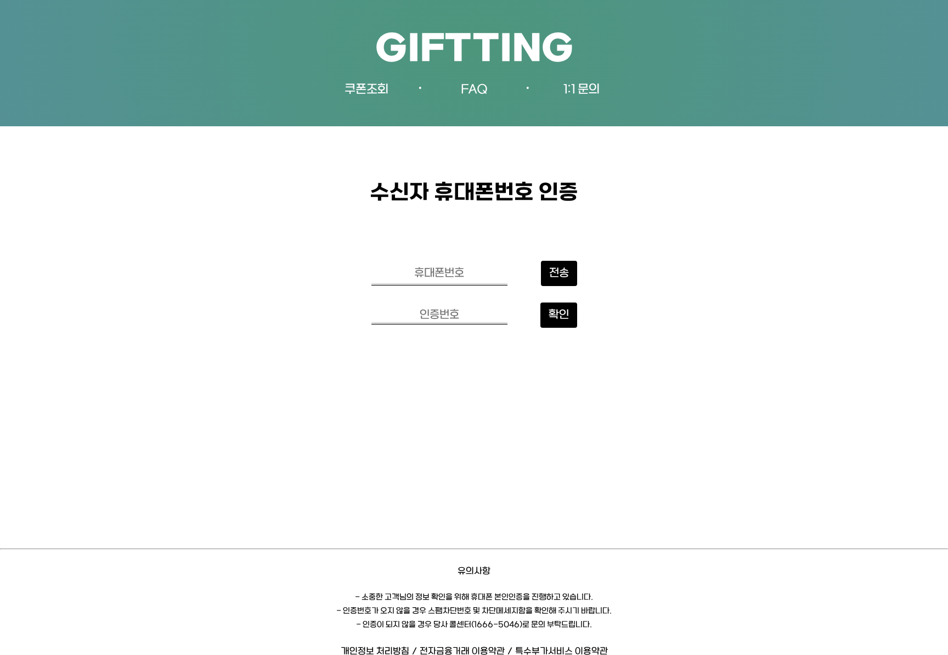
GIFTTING (474, 50)
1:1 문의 (581, 89)
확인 (559, 315)
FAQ (474, 89)
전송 (559, 273)
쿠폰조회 (366, 89)
